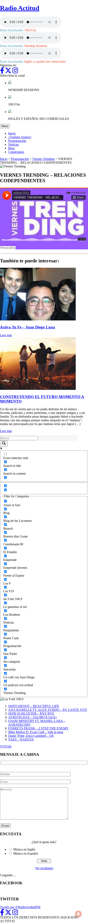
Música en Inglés (24, 849)
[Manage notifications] (78, 914)
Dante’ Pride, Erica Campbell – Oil (30, 735)
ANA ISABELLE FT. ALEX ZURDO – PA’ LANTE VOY (47, 710)
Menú (6, 126)
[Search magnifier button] (4, 443)
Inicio (12, 133)
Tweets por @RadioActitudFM (20, 907)
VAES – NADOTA (21, 739)
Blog (11, 148)
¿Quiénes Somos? (19, 137)
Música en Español (25, 853)
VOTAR (5, 746)
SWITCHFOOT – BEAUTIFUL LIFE (33, 706)
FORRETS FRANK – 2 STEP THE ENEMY (38, 728)
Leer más (6, 335)
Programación (17, 141)
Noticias (13, 144)
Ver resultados (44, 868)
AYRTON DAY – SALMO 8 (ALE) (32, 717)
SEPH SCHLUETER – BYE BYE (31, 713)
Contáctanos (16, 152)
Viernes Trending (43, 159)
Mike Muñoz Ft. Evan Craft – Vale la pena (35, 732)
